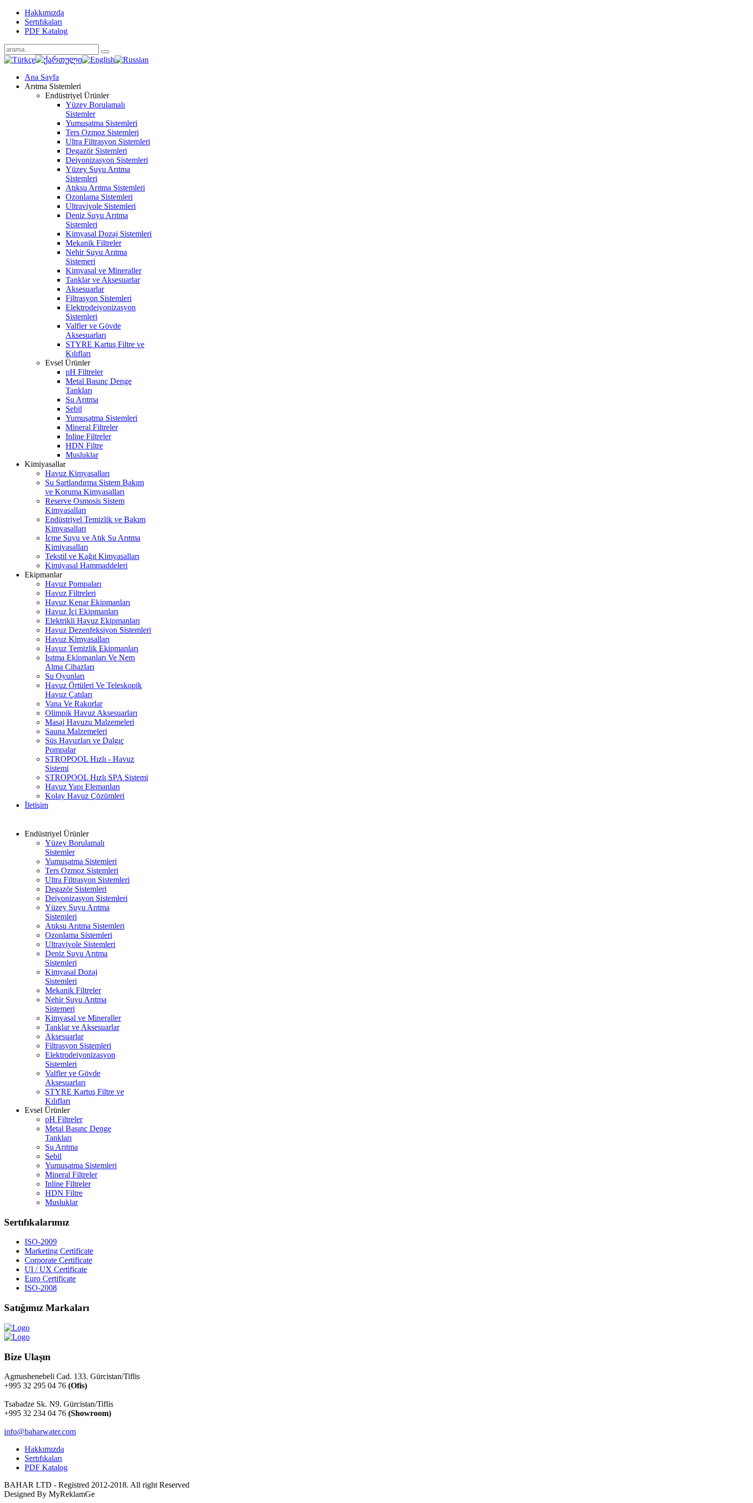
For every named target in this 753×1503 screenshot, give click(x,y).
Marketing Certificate (59, 1251)
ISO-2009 (41, 1241)
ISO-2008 (41, 1287)
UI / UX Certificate (56, 1269)
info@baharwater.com (40, 1431)
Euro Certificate (50, 1278)
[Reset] (105, 51)
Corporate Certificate (58, 1260)
